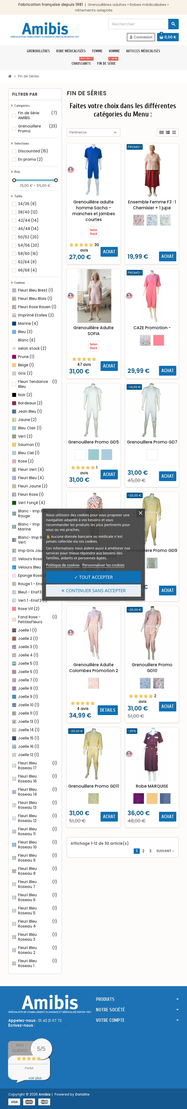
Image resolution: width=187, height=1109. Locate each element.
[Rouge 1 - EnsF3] (138, 220)
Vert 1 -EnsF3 (32, 600)
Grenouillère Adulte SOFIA (93, 331)
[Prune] (138, 798)
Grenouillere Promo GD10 (152, 668)
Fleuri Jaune (33, 486)
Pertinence (78, 132)
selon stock (32, 348)
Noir (25, 394)
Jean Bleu (30, 411)
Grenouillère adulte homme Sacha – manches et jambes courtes (93, 210)
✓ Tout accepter (93, 577)
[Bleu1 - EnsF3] (152, 220)
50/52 (28, 237)
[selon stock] (93, 231)
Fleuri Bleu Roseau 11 (37, 831)
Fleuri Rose (31, 494)
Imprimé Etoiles (36, 315)
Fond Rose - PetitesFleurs (37, 619)
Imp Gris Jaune (36, 550)
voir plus (35, 1078)
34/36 (27, 203)
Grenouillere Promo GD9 (152, 550)
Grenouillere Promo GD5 (93, 442)
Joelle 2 (28, 638)
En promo (30, 159)
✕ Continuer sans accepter (93, 590)
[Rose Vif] (158, 340)
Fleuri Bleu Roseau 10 (37, 845)
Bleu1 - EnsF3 (32, 592)
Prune (26, 356)
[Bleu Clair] (93, 454)
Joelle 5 (28, 663)
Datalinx (82, 1094)
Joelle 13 (28, 721)
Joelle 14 (29, 730)
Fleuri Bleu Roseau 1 (37, 963)
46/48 (28, 228)
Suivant (165, 851)
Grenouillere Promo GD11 (93, 786)
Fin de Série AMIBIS (37, 115)
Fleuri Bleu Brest (35, 290)
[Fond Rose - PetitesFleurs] (93, 683)
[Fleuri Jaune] (93, 798)
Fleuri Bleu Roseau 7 (37, 884)
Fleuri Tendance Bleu (37, 384)
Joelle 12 (28, 754)
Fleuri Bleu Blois (35, 298)
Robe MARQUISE (152, 786)
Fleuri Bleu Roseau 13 (37, 805)
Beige (26, 365)
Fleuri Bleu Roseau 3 (37, 937)
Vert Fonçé (31, 502)
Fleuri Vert (31, 469)
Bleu (25, 331)
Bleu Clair (30, 428)
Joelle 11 (28, 713)
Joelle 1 (27, 630)
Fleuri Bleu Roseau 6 (37, 897)
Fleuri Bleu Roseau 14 (37, 792)
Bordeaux (30, 403)
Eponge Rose (33, 575)
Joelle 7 (28, 680)
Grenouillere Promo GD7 (152, 442)
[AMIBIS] (44, 29)
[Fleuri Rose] (158, 683)
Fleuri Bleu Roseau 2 (37, 950)
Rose (26, 461)
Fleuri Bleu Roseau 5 (37, 911)
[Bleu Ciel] (106, 454)
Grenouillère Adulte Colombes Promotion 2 (93, 668)
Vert (25, 436)
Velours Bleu (32, 567)
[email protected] (53, 1025)
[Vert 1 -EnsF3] (165, 220)
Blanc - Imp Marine (37, 527)
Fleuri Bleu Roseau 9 (37, 858)
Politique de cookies (63, 564)
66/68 (27, 270)
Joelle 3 (28, 646)
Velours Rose (33, 559)
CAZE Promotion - (152, 328)
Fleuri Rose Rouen (37, 307)
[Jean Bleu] (165, 798)
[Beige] (152, 798)
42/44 (28, 220)
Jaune (27, 419)
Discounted (33, 151)
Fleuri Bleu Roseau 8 (37, 871)
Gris (25, 373)
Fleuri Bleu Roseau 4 (37, 924)
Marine (28, 323)
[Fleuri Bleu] (145, 683)
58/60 (28, 253)
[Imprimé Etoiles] (145, 340)
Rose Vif (29, 608)
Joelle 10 (28, 705)
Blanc (27, 340)
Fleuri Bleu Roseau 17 (37, 766)
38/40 (28, 212)
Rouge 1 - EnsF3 (35, 583)
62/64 (27, 262)
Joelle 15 (28, 738)
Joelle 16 (28, 746)
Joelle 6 (28, 671)
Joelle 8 (28, 688)
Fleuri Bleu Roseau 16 (37, 779)
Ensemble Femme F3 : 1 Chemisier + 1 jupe (152, 205)
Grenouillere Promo (37, 129)
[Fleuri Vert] (152, 563)
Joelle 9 (28, 696)
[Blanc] (80, 454)
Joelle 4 (28, 655)
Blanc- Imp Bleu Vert (37, 540)
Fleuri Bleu (31, 477)
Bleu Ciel (29, 453)
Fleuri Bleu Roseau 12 (37, 818)
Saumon (29, 444)
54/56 (28, 245)
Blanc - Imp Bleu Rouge (37, 513)
